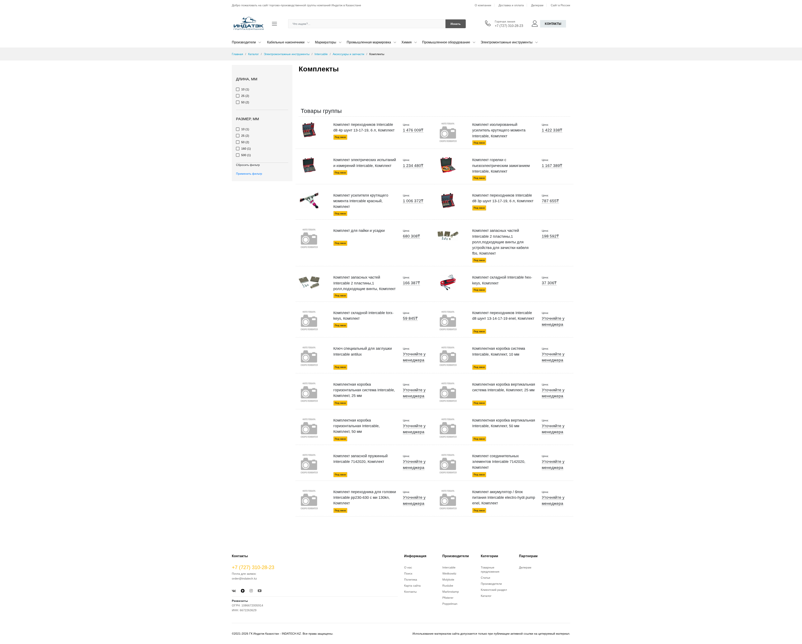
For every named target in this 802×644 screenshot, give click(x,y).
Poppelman (449, 603)
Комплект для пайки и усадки (359, 231)
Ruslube (447, 585)
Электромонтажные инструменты (507, 42)
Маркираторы (325, 42)
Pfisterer (447, 597)
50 (245, 102)
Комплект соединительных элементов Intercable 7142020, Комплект (498, 462)
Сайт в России (560, 5)
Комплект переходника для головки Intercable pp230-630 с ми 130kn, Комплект (364, 497)
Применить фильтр (249, 173)
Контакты (553, 23)
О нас (408, 567)
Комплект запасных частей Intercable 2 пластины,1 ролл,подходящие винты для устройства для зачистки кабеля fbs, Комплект (500, 242)
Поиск (408, 573)
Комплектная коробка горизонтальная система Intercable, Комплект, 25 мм (364, 390)
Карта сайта (412, 585)
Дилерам (537, 5)
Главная (237, 54)
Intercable (321, 54)
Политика (410, 579)
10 (245, 89)
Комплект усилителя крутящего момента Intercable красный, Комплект (360, 201)
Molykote (448, 579)
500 (246, 155)
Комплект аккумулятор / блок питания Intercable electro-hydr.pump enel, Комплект (503, 497)
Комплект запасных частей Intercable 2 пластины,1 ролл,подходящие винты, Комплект (364, 283)
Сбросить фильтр (248, 165)
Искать (455, 23)
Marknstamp (450, 591)
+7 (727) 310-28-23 (509, 26)
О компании (483, 5)
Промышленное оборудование (446, 42)
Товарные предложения (490, 569)
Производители (244, 42)
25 (245, 95)
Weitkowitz (449, 573)
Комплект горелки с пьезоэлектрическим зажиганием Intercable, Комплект (501, 165)
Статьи (485, 577)
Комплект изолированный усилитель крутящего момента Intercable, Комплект (498, 130)
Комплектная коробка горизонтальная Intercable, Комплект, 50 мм (356, 426)
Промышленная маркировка (369, 42)
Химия (406, 42)
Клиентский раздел (494, 589)
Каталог (253, 54)
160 (246, 148)
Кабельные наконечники (286, 42)
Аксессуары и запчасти (348, 54)
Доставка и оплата (511, 5)
